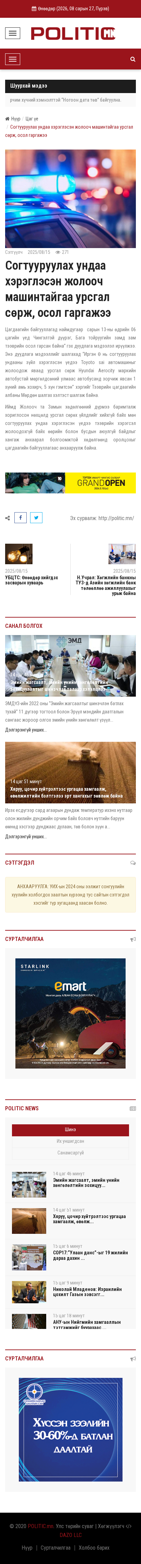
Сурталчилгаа (55, 1548)
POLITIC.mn (40, 1526)
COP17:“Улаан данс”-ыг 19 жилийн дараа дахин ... (90, 1255)
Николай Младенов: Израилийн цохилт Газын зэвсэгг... (87, 1292)
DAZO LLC (71, 1535)
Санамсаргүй (70, 1152)
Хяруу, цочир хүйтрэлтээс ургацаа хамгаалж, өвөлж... (89, 1219)
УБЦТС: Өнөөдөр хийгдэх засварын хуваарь (31, 580)
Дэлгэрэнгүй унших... (26, 730)
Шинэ (70, 1129)
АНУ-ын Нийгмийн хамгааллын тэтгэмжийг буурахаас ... (87, 1324)
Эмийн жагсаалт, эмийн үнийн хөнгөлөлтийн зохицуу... (86, 1182)
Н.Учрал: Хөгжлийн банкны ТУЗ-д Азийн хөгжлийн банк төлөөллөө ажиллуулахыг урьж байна (106, 585)
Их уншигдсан (70, 1141)
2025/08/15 (124, 571)
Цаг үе (32, 118)
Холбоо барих (94, 1548)
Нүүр (16, 118)
